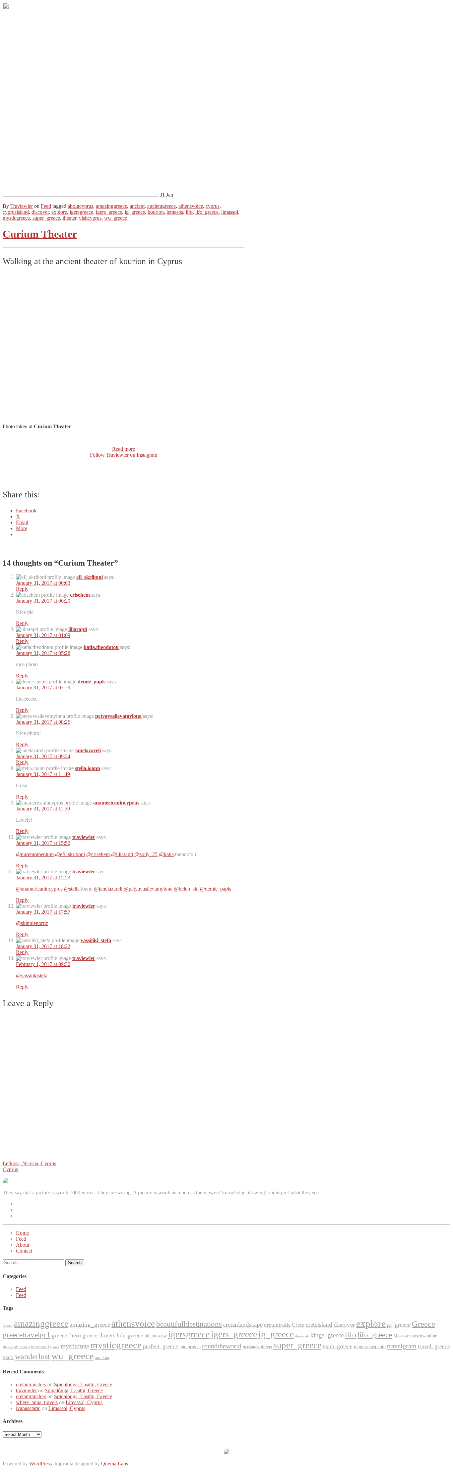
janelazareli (88, 750)
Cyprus (10, 1169)
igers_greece (109, 212)
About (22, 1245)
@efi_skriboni (70, 854)
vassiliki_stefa (96, 940)
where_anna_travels (37, 1402)
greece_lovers (98, 1335)
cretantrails (277, 1324)
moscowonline (423, 1335)
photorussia (190, 1346)
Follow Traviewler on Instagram (123, 455)
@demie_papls (215, 889)
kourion (156, 212)
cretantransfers (31, 1384)
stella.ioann (87, 768)
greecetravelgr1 (26, 1334)
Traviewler (21, 206)
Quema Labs (114, 1463)
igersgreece (81, 212)
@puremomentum (35, 854)
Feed (46, 206)
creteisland (319, 1324)
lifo (189, 212)
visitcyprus (90, 218)
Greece (423, 1323)
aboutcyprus (80, 206)
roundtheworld (221, 1346)
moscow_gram (16, 1346)
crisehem (80, 595)
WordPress (40, 1463)
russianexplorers (257, 1346)
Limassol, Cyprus (84, 1402)
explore (59, 212)
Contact (24, 1251)
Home (22, 1233)
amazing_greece (90, 1324)
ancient (137, 206)
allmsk (8, 1325)
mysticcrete (75, 1346)
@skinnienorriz (32, 923)
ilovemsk (302, 1336)
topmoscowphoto (370, 1346)
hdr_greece (130, 1335)
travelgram (402, 1346)
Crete (298, 1325)
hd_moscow (156, 1335)
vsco (8, 1357)
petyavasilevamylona (118, 716)
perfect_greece (160, 1346)
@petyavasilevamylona (148, 889)
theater (69, 218)
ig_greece (135, 212)
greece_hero (66, 1335)
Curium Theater (40, 234)
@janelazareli (108, 889)
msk (56, 1347)
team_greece (338, 1346)
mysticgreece (16, 218)
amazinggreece (111, 206)
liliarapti (77, 629)
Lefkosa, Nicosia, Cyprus (29, 1163)
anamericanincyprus (116, 802)
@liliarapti (122, 854)
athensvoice (190, 206)
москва (102, 1357)
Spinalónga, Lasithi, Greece (83, 1384)
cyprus (213, 206)
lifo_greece (207, 212)
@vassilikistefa (31, 975)
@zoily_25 (146, 854)
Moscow (401, 1335)
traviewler (83, 837)
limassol (229, 212)
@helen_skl (186, 889)
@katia (166, 854)
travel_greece (434, 1346)
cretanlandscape (243, 1324)
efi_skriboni (89, 577)
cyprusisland (16, 212)
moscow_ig (41, 1346)
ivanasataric (28, 1408)
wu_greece (115, 218)
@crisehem (98, 854)
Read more (123, 449)
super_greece (46, 218)
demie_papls (91, 681)
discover (40, 212)
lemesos (174, 212)
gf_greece (399, 1325)
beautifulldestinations (189, 1324)
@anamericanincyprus (39, 889)
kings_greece (327, 1335)
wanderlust (32, 1356)
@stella (72, 889)
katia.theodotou (101, 647)
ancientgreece (161, 206)
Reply (22, 589)
